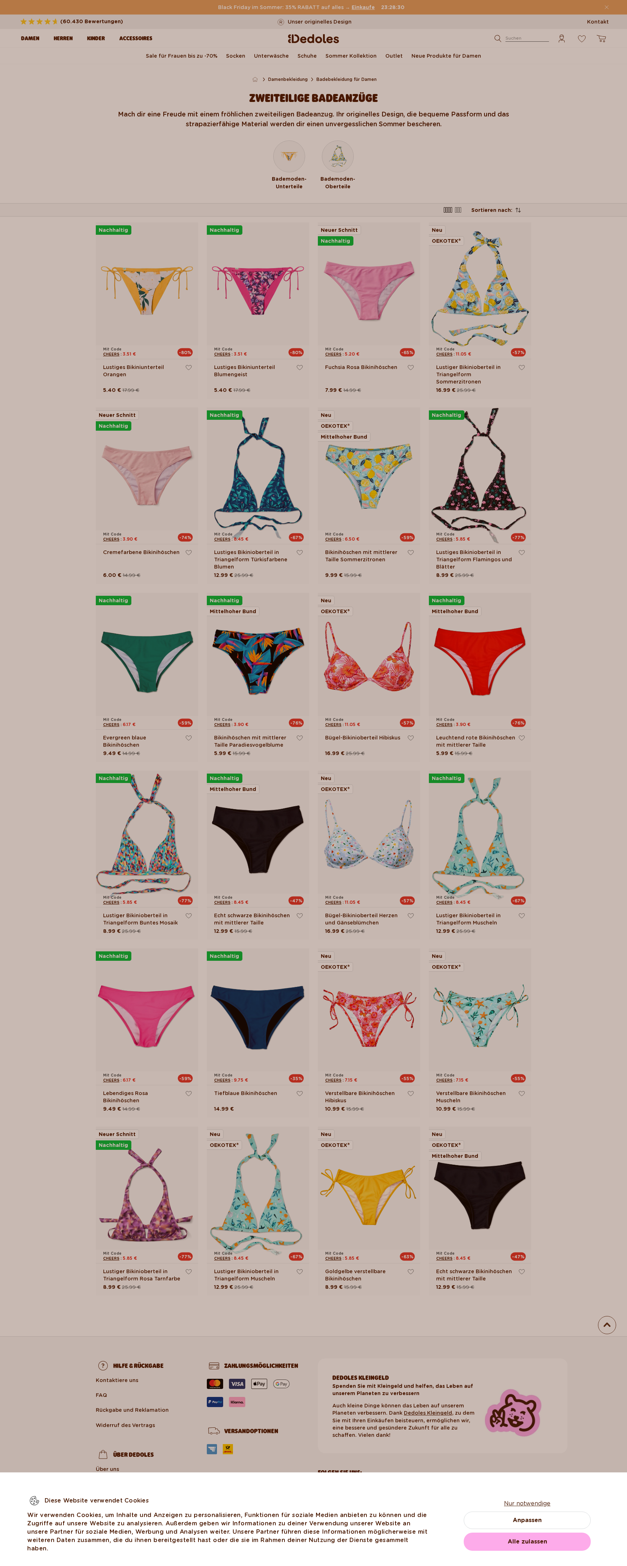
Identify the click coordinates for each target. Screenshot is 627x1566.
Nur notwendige (527, 1503)
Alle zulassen (527, 1541)
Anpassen (527, 1520)
